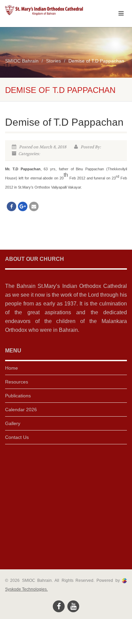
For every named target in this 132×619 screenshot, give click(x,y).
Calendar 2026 (21, 409)
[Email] (34, 206)
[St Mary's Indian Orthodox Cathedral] (44, 10)
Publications (18, 395)
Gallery (12, 423)
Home (11, 368)
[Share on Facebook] (11, 206)
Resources (16, 382)
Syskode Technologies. (26, 589)
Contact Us (17, 437)
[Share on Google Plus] (22, 206)
